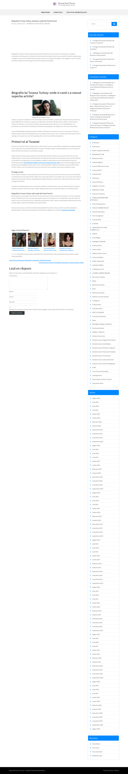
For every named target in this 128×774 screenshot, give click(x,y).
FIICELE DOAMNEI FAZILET (100, 208)
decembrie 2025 (97, 430)
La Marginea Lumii (98, 269)
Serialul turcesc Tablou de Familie (103, 360)
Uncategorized (97, 375)
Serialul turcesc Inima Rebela (101, 344)
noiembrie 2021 (97, 623)
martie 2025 (96, 465)
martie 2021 (96, 654)
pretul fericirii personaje (65, 254)
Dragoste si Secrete (98, 186)
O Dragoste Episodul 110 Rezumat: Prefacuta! (101, 108)
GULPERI (95, 224)
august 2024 (96, 493)
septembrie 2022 (97, 583)
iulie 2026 (95, 402)
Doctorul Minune (97, 182)
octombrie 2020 (97, 674)
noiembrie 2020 (97, 670)
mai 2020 (95, 693)
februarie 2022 (97, 611)
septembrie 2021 (97, 630)
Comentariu (13, 276)
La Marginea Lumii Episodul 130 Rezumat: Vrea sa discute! (101, 87)
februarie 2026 (97, 422)
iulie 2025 (95, 449)
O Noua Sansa (96, 305)
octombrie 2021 (97, 627)
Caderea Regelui (97, 162)
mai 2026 (95, 410)
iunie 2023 (95, 548)
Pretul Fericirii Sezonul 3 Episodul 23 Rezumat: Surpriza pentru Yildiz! (61, 263)
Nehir (94, 289)
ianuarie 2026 (96, 426)
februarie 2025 (97, 469)
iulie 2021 (95, 638)
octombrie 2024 (97, 485)
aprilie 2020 (96, 697)
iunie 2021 (95, 642)
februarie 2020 (97, 705)
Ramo (94, 320)
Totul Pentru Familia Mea (100, 371)
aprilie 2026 (96, 414)
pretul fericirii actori (50, 254)
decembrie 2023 (97, 524)
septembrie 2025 (97, 442)
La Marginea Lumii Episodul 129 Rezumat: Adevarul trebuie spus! (103, 98)
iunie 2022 (95, 595)
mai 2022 (95, 599)
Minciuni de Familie (98, 285)
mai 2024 (95, 505)
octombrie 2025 (97, 438)
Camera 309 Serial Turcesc (100, 166)
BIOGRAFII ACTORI (32, 23)
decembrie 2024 (97, 477)
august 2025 (96, 446)
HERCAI (94, 234)
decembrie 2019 (97, 713)
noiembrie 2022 (97, 575)
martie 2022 (96, 607)
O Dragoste (96, 301)
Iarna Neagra (96, 238)
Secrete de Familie (98, 328)
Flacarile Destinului (98, 212)
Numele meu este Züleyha (100, 297)
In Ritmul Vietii (97, 246)
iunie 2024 (95, 501)
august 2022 (96, 587)
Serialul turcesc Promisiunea (101, 356)
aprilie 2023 (96, 556)
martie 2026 (96, 418)
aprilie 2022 (96, 603)
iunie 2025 (95, 453)
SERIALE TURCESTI (98, 332)
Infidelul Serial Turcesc (99, 253)
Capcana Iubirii (97, 170)
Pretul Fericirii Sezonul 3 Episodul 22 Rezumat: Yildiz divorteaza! (30, 260)
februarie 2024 (97, 516)
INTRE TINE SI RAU (98, 261)
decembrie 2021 (97, 619)
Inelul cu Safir (96, 249)
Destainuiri (95, 178)
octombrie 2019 (97, 721)
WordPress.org (97, 756)
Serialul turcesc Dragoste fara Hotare (104, 340)
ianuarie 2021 (96, 662)
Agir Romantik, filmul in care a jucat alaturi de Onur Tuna (42, 163)
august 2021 (96, 634)
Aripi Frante (96, 147)
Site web (12, 302)
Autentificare (96, 744)
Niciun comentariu (19, 23)
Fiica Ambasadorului (98, 204)
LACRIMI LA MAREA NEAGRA (101, 273)
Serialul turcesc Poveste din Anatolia (104, 352)
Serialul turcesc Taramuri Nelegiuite (103, 364)
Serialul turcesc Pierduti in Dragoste (103, 348)
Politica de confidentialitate (77, 12)
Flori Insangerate (97, 216)
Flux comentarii (97, 752)
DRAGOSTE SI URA (98, 190)
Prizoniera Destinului (99, 316)
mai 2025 (95, 457)
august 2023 (96, 540)
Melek (94, 281)
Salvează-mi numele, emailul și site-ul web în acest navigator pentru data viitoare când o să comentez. (41, 309)
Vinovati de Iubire (97, 383)
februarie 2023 (97, 564)
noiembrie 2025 (97, 434)
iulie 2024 (95, 497)
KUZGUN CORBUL (98, 265)
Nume (11, 291)
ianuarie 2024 (96, 520)
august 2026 (96, 398)
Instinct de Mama (97, 257)
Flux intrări (95, 748)
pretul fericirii (38, 254)
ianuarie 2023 (96, 568)
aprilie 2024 (96, 508)
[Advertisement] (46, 40)
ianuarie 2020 (96, 709)
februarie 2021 (96, 658)
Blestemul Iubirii (97, 158)
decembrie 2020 (97, 666)
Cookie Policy (58, 12)
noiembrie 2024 (97, 481)
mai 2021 (95, 646)
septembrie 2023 (97, 536)
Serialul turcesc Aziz (98, 336)
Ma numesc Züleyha (98, 277)
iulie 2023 (95, 544)
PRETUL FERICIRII (44, 23)
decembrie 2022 (97, 571)
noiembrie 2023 (97, 528)
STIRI (94, 368)
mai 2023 (95, 552)
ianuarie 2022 (96, 615)
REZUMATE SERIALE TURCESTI (102, 324)
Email (11, 297)
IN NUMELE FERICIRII (98, 242)
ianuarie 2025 (96, 473)
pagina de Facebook (68, 210)
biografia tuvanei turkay (25, 254)
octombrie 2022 (97, 579)
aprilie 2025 (96, 461)
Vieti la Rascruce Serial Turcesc (102, 379)
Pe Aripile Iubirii (97, 309)
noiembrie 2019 (97, 717)
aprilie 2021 (96, 650)
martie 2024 (96, 512)
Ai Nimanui (95, 143)
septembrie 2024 (97, 489)
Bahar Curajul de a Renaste (100, 151)
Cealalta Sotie (96, 174)
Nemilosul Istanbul (98, 293)
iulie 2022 (95, 591)
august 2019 (96, 729)
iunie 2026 (95, 406)
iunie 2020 (95, 690)
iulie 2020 (95, 686)
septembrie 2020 (97, 678)
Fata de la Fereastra (98, 194)
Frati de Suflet (96, 220)
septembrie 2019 (97, 725)
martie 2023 (96, 560)
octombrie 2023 (97, 532)
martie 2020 (96, 701)
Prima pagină (45, 12)
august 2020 (96, 682)
